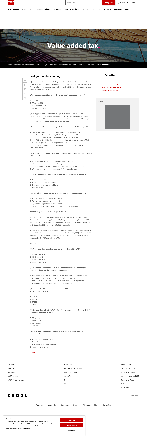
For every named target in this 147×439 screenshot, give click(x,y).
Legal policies (53, 405)
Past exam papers (127, 384)
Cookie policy (26, 428)
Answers (33, 352)
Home (10, 65)
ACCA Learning (13, 372)
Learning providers (72, 9)
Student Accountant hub (110, 90)
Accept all (72, 420)
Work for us (68, 384)
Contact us (107, 405)
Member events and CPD (130, 376)
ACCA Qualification (128, 372)
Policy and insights (121, 9)
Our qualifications (43, 9)
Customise (71, 430)
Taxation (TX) (41, 65)
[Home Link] (135, 395)
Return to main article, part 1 (111, 84)
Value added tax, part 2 (86, 65)
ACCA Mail (125, 388)
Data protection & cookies (70, 405)
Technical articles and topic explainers (62, 65)
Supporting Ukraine (128, 380)
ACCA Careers (13, 376)
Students (96, 9)
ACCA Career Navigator (16, 380)
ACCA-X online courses (73, 368)
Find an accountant (71, 372)
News (66, 380)
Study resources (28, 65)
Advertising (87, 405)
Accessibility (40, 405)
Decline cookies (72, 425)
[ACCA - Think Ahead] (11, 5)
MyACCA (11, 368)
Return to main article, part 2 (111, 87)
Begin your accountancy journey (20, 9)
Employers (57, 9)
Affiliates (107, 9)
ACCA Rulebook (70, 376)
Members (86, 9)
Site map (97, 405)
